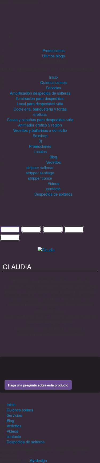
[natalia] (83, 261)
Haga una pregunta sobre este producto (38, 385)
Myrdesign (38, 460)
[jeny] (93, 261)
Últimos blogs (53, 55)
